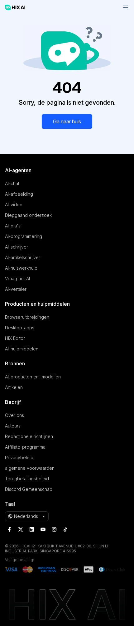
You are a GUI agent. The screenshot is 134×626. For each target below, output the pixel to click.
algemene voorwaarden (30, 468)
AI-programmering (23, 236)
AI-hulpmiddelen (21, 348)
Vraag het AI (17, 278)
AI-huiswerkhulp (21, 268)
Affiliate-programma (25, 447)
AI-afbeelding (19, 194)
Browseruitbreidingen (27, 317)
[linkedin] (32, 529)
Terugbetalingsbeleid (27, 478)
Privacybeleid (19, 457)
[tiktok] (65, 529)
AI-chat (12, 183)
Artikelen (14, 387)
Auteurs (13, 425)
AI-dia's (13, 225)
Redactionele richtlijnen (29, 436)
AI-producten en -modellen (33, 376)
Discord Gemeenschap (28, 489)
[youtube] (43, 529)
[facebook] (9, 529)
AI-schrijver (16, 246)
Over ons (14, 415)
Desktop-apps (19, 327)
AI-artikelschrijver (22, 257)
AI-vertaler (15, 289)
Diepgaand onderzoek (28, 215)
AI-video (13, 204)
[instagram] (54, 529)
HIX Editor (15, 338)
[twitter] (20, 529)
